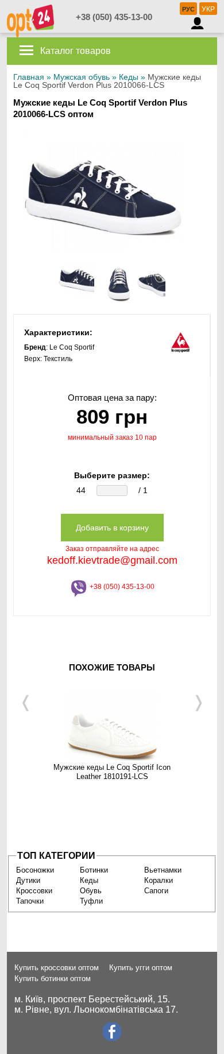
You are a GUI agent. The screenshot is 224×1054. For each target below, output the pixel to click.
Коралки (158, 880)
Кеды (128, 77)
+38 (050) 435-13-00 (114, 17)
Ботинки (94, 870)
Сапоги (156, 890)
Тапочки (30, 901)
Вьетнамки (162, 870)
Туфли (91, 901)
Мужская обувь (81, 77)
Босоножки (35, 870)
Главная (28, 77)
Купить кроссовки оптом (56, 967)
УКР (208, 9)
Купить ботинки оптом (52, 978)
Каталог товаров (74, 51)
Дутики (28, 880)
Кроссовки (34, 890)
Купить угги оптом (140, 967)
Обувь (91, 890)
